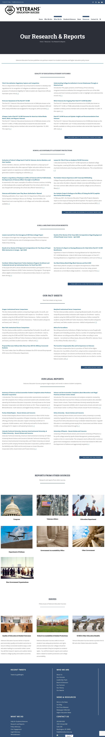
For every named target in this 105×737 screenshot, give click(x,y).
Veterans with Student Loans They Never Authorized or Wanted (22, 193)
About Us (59, 675)
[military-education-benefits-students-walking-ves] (88, 616)
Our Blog (59, 705)
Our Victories (61, 677)
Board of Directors (62, 682)
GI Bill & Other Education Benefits (88, 636)
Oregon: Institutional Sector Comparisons (15, 309)
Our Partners (61, 685)
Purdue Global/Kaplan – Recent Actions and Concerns (18, 413)
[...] (17, 93)
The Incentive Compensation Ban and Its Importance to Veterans (74, 346)
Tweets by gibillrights (17, 675)
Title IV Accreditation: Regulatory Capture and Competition (20, 83)
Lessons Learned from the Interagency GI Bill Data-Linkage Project (22, 235)
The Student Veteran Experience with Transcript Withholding (73, 178)
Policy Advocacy (15, 727)
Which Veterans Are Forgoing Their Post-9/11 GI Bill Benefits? (72, 101)
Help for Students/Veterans (19, 721)
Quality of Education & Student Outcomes (16, 636)
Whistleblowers (15, 734)
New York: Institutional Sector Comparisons (15, 327)
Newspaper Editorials (63, 710)
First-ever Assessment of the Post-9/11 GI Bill (16, 101)
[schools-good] (16, 616)
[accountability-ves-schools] (52, 616)
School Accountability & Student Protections (52, 636)
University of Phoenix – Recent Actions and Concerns (70, 431)
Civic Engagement (16, 729)
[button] (100, 18)
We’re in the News (62, 702)
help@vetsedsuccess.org (17, 2)
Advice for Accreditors (61, 327)
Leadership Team (62, 680)
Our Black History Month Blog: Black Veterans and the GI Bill (72, 263)
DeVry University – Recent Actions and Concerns (69, 413)
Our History (60, 688)
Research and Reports (17, 724)
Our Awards (60, 690)
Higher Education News (64, 712)
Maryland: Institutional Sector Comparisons (67, 309)
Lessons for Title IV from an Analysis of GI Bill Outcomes (71, 160)
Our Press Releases (62, 707)
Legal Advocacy (15, 732)
